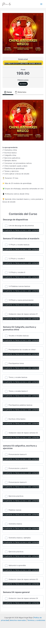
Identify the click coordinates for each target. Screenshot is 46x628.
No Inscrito (23, 62)
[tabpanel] (23, 152)
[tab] (7, 92)
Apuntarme (23, 83)
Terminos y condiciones (36, 620)
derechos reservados (18, 620)
